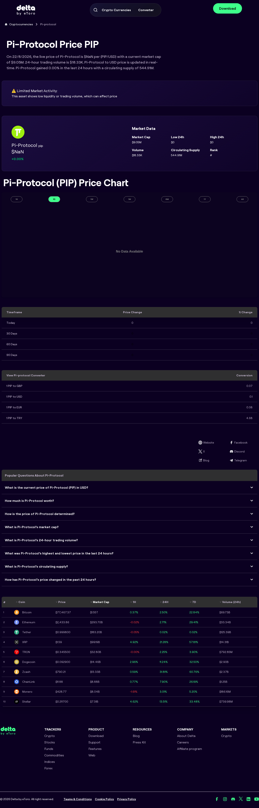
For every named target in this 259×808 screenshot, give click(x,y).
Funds (48, 749)
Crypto (49, 736)
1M (129, 199)
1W (91, 199)
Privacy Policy (126, 799)
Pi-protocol (48, 24)
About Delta (186, 736)
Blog (206, 460)
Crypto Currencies (116, 10)
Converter (146, 10)
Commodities (54, 755)
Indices (49, 762)
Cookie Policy (104, 799)
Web (91, 755)
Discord (239, 451)
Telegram (240, 460)
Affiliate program (189, 749)
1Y (205, 199)
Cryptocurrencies (21, 24)
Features (95, 749)
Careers (183, 742)
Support (94, 742)
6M (167, 199)
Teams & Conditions (78, 799)
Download (227, 8)
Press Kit (139, 742)
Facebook (240, 442)
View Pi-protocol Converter (25, 375)
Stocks (49, 742)
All (242, 199)
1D (54, 199)
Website (208, 442)
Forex (48, 768)
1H (17, 199)
